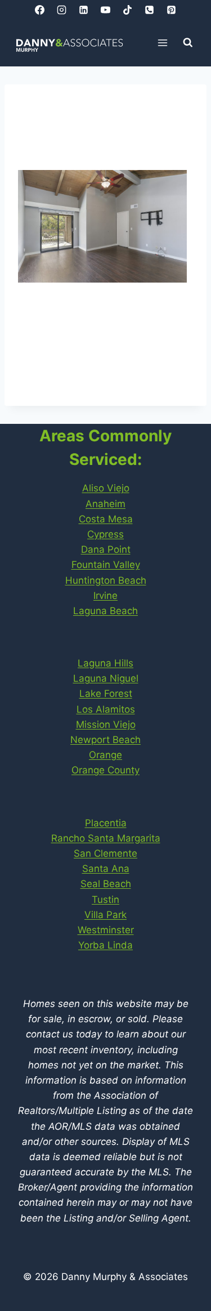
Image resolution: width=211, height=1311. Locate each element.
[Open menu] (162, 42)
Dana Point (106, 549)
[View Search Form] (187, 42)
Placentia (106, 823)
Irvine (105, 595)
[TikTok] (127, 9)
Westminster (106, 930)
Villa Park (105, 914)
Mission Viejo (106, 724)
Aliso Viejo (105, 488)
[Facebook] (39, 9)
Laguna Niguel (105, 678)
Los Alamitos (106, 709)
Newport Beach (105, 739)
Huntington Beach (105, 580)
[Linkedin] (83, 9)
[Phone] (149, 9)
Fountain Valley (105, 564)
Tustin (105, 899)
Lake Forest (105, 693)
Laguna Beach (105, 610)
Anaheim (105, 503)
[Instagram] (61, 9)
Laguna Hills (105, 663)
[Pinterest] (171, 9)
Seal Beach (105, 883)
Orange (105, 754)
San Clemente (105, 853)
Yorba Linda (105, 945)
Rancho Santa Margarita (105, 838)
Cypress (105, 534)
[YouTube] (105, 9)
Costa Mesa (106, 519)
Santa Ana (105, 868)
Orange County (105, 770)
